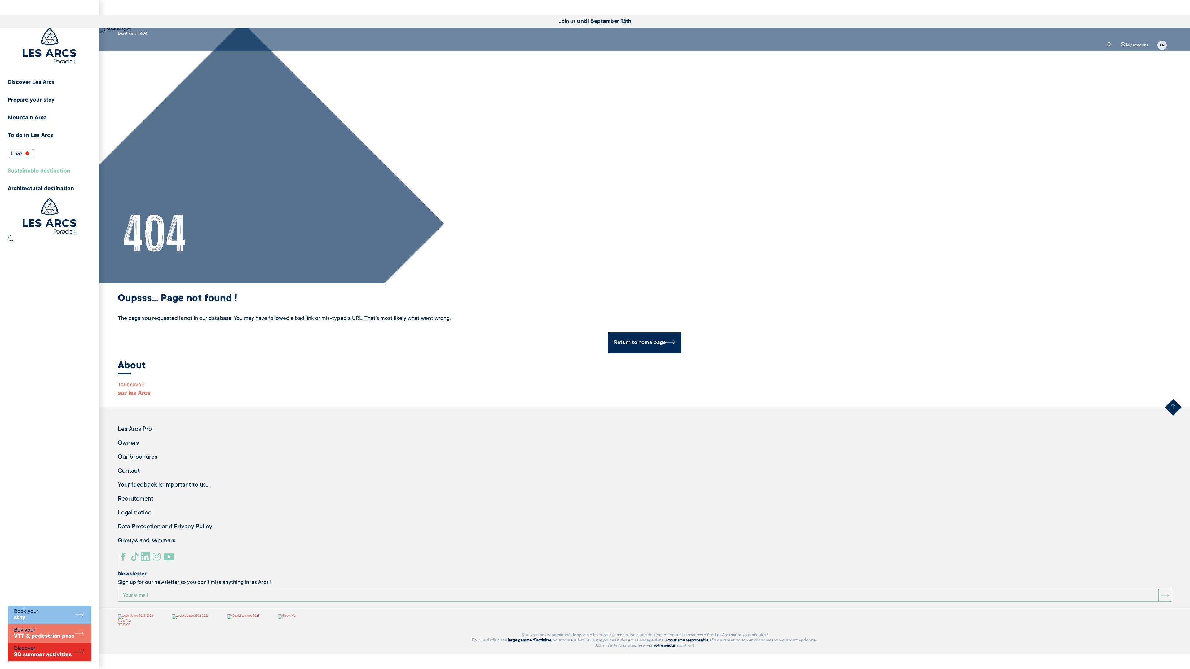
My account (1136, 45)
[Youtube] (170, 559)
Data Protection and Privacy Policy (165, 527)
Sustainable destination (39, 171)
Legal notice (135, 513)
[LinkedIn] (146, 559)
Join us (595, 22)
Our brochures (137, 457)
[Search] (9, 237)
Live (17, 154)
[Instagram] (158, 559)
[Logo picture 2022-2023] (135, 616)
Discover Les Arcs (31, 83)
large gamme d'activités (530, 640)
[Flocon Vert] (287, 616)
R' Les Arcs (124, 621)
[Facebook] (124, 559)
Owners (128, 443)
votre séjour (664, 645)
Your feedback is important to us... (164, 485)
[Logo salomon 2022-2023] (190, 616)
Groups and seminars (146, 541)
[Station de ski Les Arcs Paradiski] (49, 46)
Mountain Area (27, 118)
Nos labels (124, 624)
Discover (43, 652)
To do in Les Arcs (30, 136)
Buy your (44, 633)
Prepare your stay (31, 100)
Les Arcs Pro (135, 429)
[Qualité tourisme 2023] (243, 616)
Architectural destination (41, 189)
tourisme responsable (688, 640)
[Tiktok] (135, 559)
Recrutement (135, 499)
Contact (129, 471)
